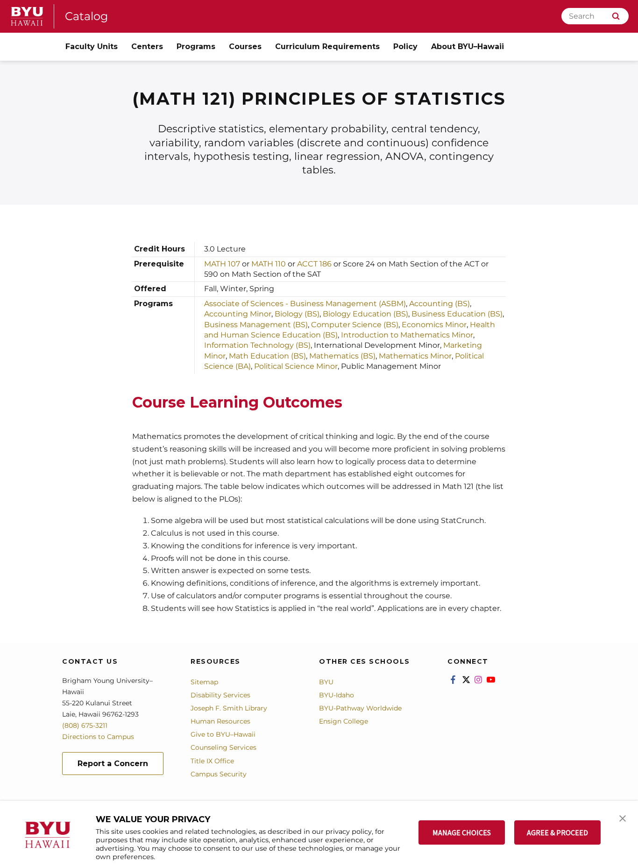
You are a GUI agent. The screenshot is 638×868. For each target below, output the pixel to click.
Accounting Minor (237, 313)
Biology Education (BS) (365, 313)
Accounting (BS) (439, 303)
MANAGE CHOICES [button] (461, 832)
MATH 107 (222, 263)
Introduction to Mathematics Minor (407, 334)
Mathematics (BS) (342, 356)
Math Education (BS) (267, 356)
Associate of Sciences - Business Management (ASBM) (305, 303)
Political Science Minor (296, 366)
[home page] (27, 16)
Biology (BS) (297, 313)
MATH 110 (268, 263)
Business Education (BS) (456, 313)
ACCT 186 (315, 263)
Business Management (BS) (256, 324)
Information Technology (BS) (257, 345)
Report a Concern (113, 763)
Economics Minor (434, 324)
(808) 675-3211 (84, 725)
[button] (622, 817)
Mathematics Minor (415, 356)
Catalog (86, 16)
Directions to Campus (98, 736)
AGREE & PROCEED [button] (557, 832)
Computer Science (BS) (354, 324)
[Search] (616, 16)
